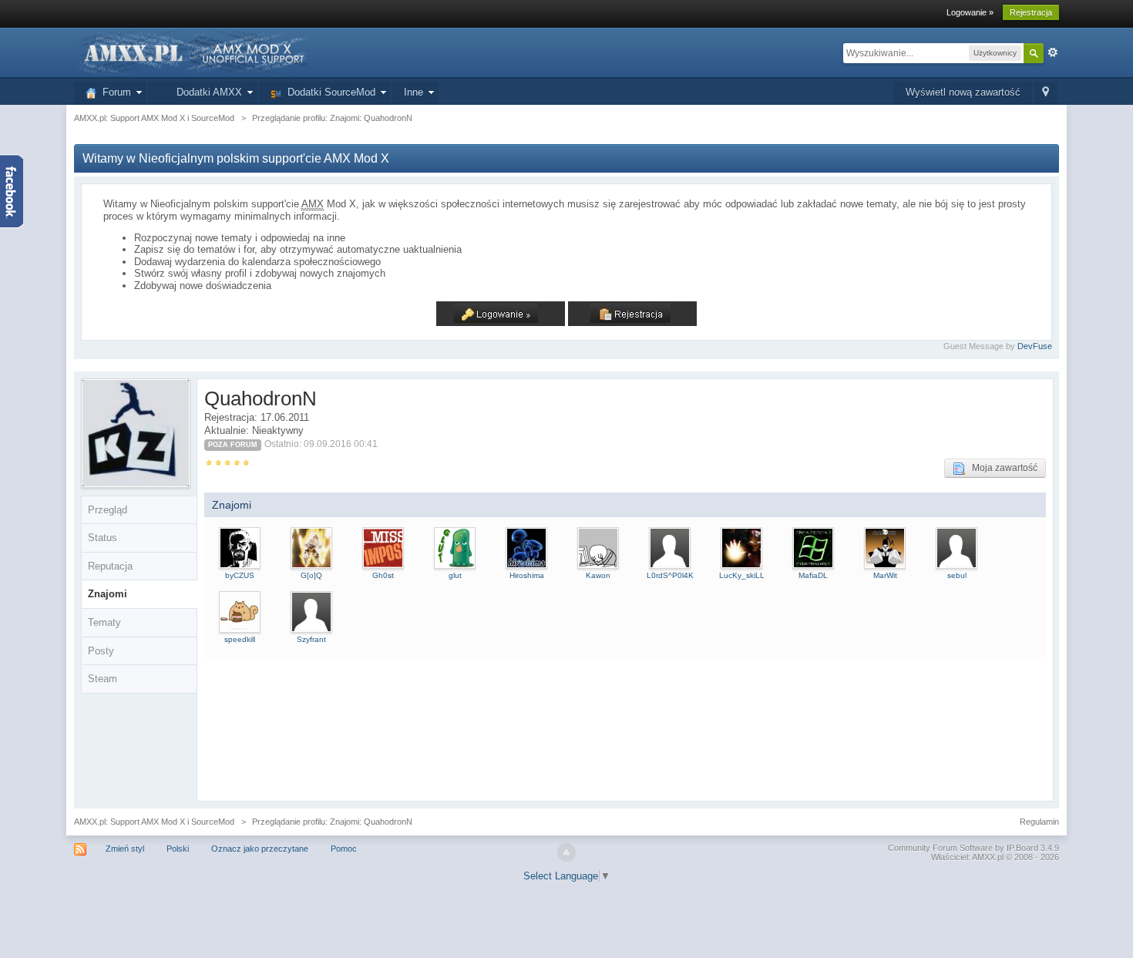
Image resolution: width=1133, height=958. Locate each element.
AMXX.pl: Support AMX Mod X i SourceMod (154, 821)
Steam (102, 678)
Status (102, 537)
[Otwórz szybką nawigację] (1045, 93)
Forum (113, 92)
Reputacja (110, 566)
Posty (101, 651)
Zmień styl (125, 848)
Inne (413, 92)
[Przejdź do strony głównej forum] (192, 52)
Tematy (104, 622)
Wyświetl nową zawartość (963, 92)
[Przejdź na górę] (566, 852)
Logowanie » (969, 12)
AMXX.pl (988, 857)
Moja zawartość (1001, 467)
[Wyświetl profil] (240, 547)
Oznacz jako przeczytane (259, 848)
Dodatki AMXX (206, 92)
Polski (177, 848)
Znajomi (107, 594)
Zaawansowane (1053, 52)
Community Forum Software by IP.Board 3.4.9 (973, 847)
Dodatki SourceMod (328, 92)
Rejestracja (1031, 12)
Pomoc (344, 848)
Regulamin (1039, 821)
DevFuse (1034, 346)
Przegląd (107, 510)
